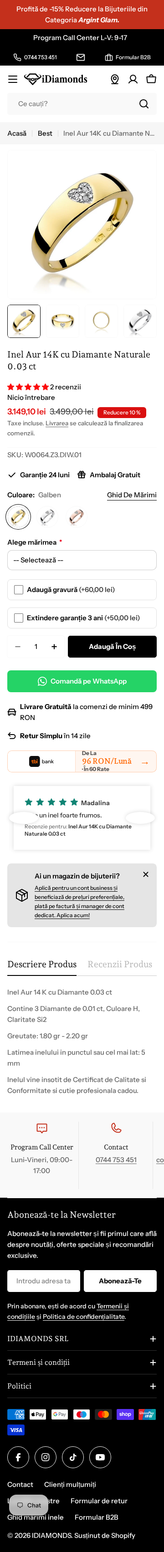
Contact (20, 1484)
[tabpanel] (82, 1041)
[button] (28, 387)
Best (45, 133)
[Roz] (76, 517)
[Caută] (143, 103)
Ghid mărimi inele (35, 1517)
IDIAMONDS (51, 1535)
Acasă (16, 133)
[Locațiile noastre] (114, 79)
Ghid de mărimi (132, 494)
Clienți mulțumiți (70, 1484)
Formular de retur (99, 1500)
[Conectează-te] (133, 79)
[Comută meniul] (12, 79)
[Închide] (145, 874)
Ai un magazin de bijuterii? (77, 876)
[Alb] (47, 517)
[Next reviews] (140, 818)
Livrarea (57, 423)
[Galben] (18, 517)
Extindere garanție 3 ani (83, 617)
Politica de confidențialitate (83, 1316)
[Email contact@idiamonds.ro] (80, 57)
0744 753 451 (116, 1159)
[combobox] (82, 104)
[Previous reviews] (23, 818)
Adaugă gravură (71, 589)
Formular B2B (96, 1517)
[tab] (42, 967)
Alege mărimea (34, 542)
